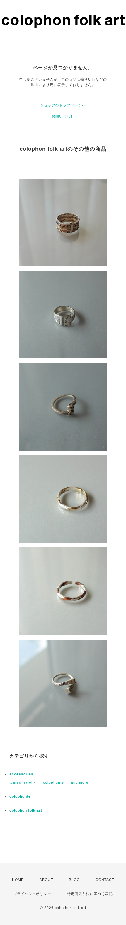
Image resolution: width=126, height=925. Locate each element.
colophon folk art (25, 810)
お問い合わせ (63, 116)
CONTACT (105, 880)
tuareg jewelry (22, 782)
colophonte (53, 782)
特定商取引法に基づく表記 (90, 894)
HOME (18, 880)
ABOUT (46, 880)
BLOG (74, 880)
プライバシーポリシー (32, 894)
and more (79, 782)
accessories (21, 774)
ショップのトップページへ (63, 105)
